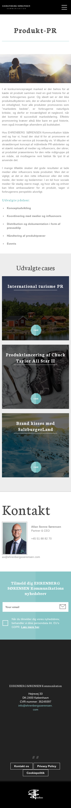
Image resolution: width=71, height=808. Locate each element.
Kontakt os (21, 766)
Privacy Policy (46, 766)
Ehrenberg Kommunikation (16, 7)
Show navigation (64, 7)
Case (36, 328)
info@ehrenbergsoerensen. (35, 705)
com (35, 709)
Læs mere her (30, 627)
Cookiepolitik (36, 772)
